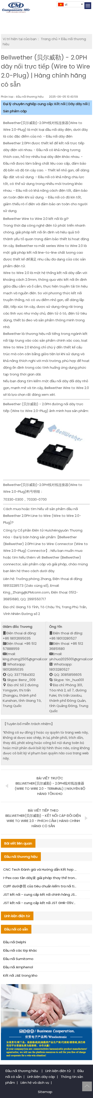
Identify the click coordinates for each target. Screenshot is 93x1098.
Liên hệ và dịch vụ (35, 1082)
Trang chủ (49, 39)
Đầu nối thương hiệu (22, 1070)
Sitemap (45, 1091)
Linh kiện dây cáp (41, 1076)
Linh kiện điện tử (58, 1070)
